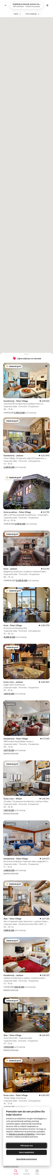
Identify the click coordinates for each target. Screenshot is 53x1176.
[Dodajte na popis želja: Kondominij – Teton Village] (46, 366)
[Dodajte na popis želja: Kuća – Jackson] (46, 534)
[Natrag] (5, 5)
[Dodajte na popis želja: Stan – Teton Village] (46, 884)
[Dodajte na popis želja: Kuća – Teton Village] (46, 590)
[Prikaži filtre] (47, 5)
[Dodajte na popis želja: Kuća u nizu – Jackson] (46, 647)
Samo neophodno (26, 1152)
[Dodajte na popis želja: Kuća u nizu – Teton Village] (46, 1060)
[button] (19, 412)
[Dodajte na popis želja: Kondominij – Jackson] (46, 421)
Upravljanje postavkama (26, 1159)
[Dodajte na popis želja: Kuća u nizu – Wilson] (46, 764)
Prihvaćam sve (26, 1145)
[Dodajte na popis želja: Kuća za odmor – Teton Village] (46, 477)
